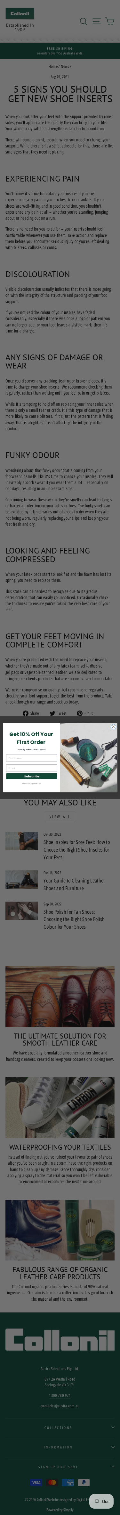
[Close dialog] (113, 726)
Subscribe (31, 776)
